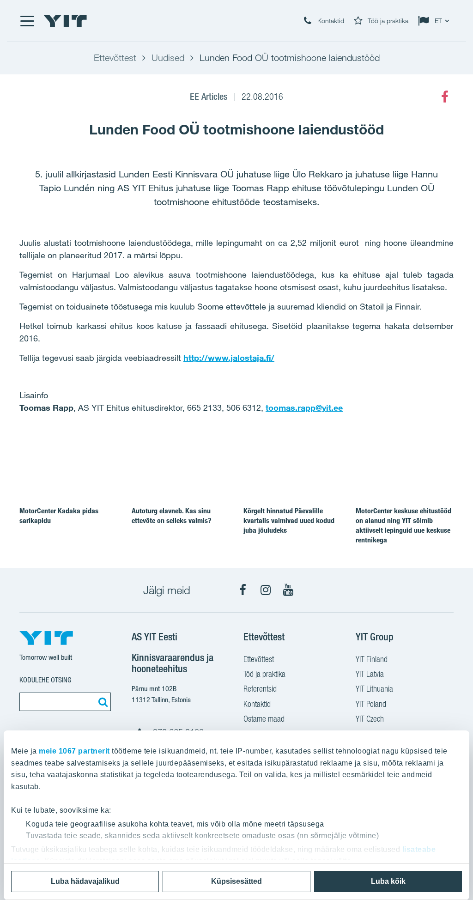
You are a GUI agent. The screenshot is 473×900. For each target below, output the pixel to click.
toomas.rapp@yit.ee (304, 407)
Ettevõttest (258, 659)
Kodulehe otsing (45, 679)
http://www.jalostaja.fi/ (228, 358)
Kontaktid (257, 704)
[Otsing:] (101, 702)
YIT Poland (371, 704)
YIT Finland (372, 659)
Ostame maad (264, 719)
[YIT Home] (65, 21)
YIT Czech (370, 719)
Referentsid (260, 688)
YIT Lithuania (374, 688)
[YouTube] (288, 590)
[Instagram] (265, 590)
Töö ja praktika (264, 674)
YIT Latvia (370, 674)
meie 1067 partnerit (74, 751)
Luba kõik (388, 881)
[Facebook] (445, 97)
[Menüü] (26, 21)
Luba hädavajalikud (85, 881)
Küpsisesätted (236, 881)
